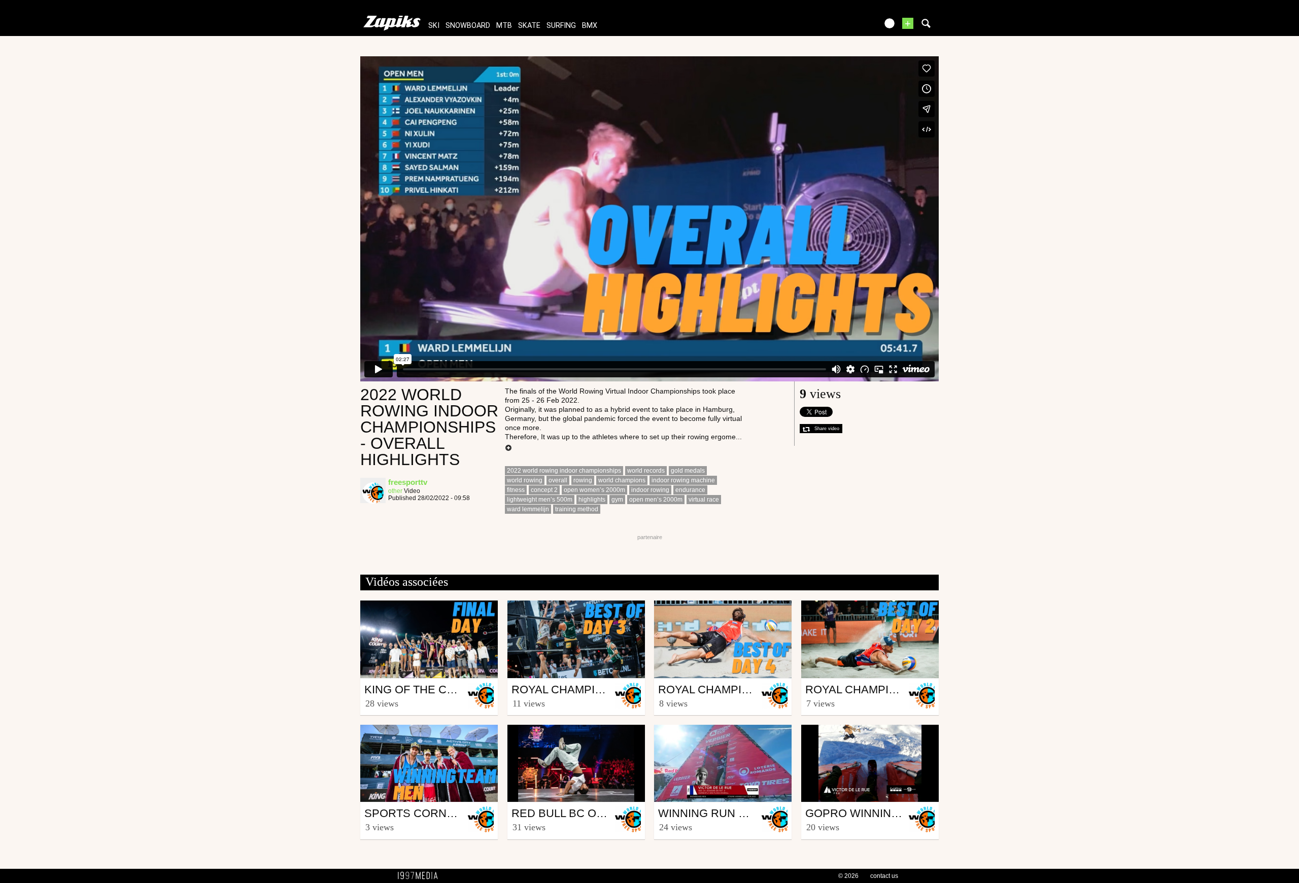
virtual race (704, 499)
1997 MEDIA (421, 876)
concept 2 (544, 489)
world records (646, 470)
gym (617, 499)
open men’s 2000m (655, 499)
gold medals (688, 470)
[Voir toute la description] (508, 448)
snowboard (468, 25)
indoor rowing (650, 489)
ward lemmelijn (528, 509)
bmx (589, 25)
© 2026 (848, 875)
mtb (504, 25)
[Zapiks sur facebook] (848, 26)
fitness (516, 489)
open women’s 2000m (594, 489)
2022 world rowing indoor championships (564, 470)
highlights (591, 499)
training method (576, 509)
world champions (621, 480)
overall (558, 480)
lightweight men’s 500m (539, 499)
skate (529, 25)
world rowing (524, 480)
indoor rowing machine (683, 480)
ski (433, 25)
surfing (561, 25)
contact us (884, 875)
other (395, 491)
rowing (582, 480)
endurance (690, 489)
